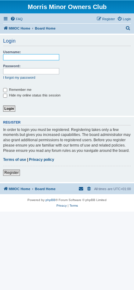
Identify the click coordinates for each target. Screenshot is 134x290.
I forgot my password (19, 77)
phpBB (50, 200)
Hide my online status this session (34, 95)
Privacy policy (41, 159)
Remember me (19, 89)
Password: (12, 66)
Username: (12, 52)
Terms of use (14, 159)
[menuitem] (16, 19)
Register (11, 173)
